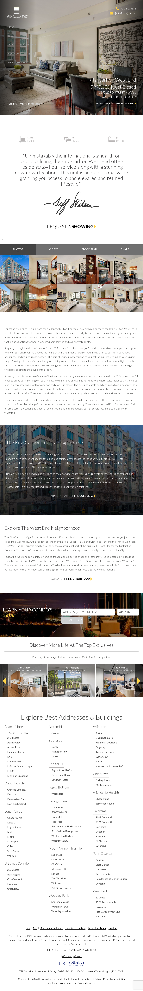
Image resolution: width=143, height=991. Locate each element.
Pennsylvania (103, 874)
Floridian (12, 884)
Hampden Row (59, 751)
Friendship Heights (106, 792)
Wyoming (101, 845)
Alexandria (56, 727)
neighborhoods (85, 940)
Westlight (101, 916)
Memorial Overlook (106, 742)
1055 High (57, 807)
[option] (24, 680)
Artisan (100, 859)
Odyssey (100, 747)
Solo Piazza (13, 851)
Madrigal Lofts (59, 869)
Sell (10, 35)
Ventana (100, 883)
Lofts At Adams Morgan (20, 766)
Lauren (55, 756)
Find (11, 26)
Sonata (55, 873)
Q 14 (9, 846)
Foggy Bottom (59, 787)
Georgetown (58, 801)
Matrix (11, 832)
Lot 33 (10, 771)
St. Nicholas (102, 841)
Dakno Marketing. (86, 983)
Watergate (57, 793)
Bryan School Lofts (61, 770)
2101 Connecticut (105, 822)
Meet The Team (18, 62)
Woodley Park (59, 895)
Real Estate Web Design (60, 983)
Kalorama (100, 811)
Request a (70, 226)
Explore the (70, 578)
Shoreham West (60, 901)
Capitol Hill (56, 764)
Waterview (102, 756)
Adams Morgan (15, 727)
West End (100, 891)
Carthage (101, 826)
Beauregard (13, 874)
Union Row (13, 888)
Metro (10, 836)
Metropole (13, 841)
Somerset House (105, 803)
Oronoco (56, 733)
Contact (14, 71)
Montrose (56, 821)
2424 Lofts (13, 737)
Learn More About (70, 495)
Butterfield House (61, 775)
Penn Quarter (103, 853)
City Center (57, 859)
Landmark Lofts (59, 779)
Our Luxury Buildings (22, 44)
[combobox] (88, 611)
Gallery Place (103, 780)
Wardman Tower (60, 906)
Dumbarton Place (16, 799)
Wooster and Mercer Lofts (110, 766)
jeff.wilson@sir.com (125, 13)
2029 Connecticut (105, 817)
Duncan (11, 794)
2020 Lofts (13, 869)
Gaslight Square (104, 737)
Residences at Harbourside (66, 826)
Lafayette (101, 869)
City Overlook (14, 879)
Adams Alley (14, 742)
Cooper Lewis (14, 817)
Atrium (99, 733)
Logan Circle (13, 811)
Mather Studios (104, 784)
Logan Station (14, 827)
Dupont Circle (14, 783)
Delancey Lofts (15, 752)
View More (114, 103)
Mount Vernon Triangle (65, 848)
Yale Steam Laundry (62, 888)
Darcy (54, 746)
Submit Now (72, 620)
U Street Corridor (17, 863)
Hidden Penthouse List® (94, 936)
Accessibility (118, 979)
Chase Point (102, 798)
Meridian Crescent (17, 775)
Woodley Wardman (61, 911)
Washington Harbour (62, 835)
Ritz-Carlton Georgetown (65, 831)
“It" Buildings (118, 940)
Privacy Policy (102, 979)
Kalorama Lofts (15, 761)
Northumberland (16, 803)
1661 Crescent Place (18, 733)
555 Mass (56, 854)
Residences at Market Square (111, 878)
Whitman (56, 883)
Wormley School (60, 840)
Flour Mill (56, 817)
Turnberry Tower (105, 752)
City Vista (56, 864)
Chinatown (101, 774)
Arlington (99, 727)
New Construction (21, 53)
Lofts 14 (11, 822)
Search (12, 936)
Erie (9, 756)
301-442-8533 (128, 8)
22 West (100, 897)
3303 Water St (59, 812)
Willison (11, 855)
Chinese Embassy (16, 789)
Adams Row (13, 747)
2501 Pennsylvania (106, 902)
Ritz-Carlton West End (108, 911)
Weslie (99, 761)
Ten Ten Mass (58, 878)
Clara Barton (102, 864)
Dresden (100, 831)
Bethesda (55, 740)
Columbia (101, 907)
